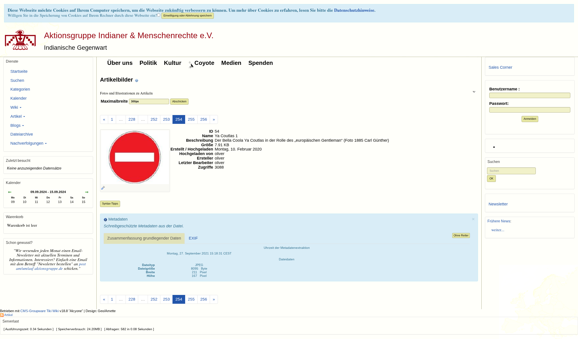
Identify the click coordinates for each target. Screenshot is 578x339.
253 (166, 119)
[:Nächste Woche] (86, 192)
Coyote (204, 62)
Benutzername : (504, 89)
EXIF (193, 238)
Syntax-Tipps (110, 203)
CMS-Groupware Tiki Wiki (40, 311)
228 (131, 119)
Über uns (120, 62)
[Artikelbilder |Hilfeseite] (137, 80)
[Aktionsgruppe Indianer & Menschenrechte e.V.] (18, 39)
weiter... (496, 229)
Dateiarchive (21, 134)
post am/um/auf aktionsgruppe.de (51, 266)
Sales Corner (500, 67)
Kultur (172, 62)
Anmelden (530, 118)
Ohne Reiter (461, 235)
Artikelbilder (117, 79)
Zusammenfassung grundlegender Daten (144, 238)
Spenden (260, 62)
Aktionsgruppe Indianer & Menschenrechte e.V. (129, 35)
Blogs (16, 125)
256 (203, 119)
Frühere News (498, 221)
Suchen (17, 80)
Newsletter (498, 204)
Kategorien (20, 89)
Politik (148, 62)
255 (191, 119)
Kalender (18, 98)
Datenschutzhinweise (354, 10)
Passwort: (499, 103)
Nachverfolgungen (27, 143)
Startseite (19, 71)
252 (154, 119)
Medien (231, 62)
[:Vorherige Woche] (9, 192)
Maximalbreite (115, 101)
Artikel (16, 116)
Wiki (14, 107)
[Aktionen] (103, 188)
